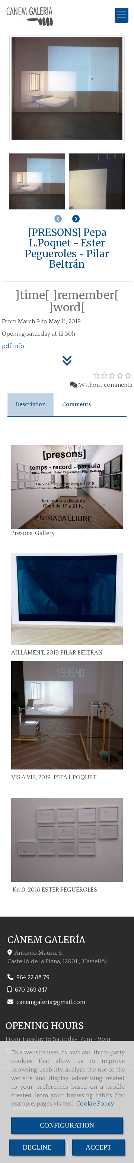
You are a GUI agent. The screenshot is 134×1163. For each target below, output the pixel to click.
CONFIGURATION (67, 1125)
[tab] (30, 404)
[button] (76, 219)
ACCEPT (98, 1147)
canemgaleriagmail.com (50, 1002)
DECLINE (37, 1147)
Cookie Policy (95, 1103)
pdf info (13, 346)
